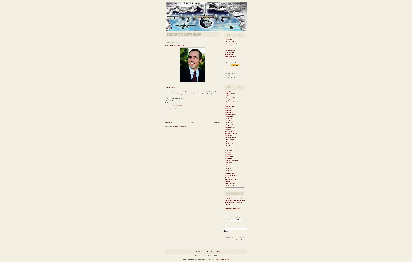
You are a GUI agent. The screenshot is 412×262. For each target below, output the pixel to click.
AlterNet (228, 91)
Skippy (228, 177)
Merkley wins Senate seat (175, 45)
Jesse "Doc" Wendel (231, 42)
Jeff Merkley (175, 108)
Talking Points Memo (232, 179)
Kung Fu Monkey (231, 137)
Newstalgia (229, 150)
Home (193, 122)
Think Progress (230, 183)
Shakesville (229, 171)
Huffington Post (230, 127)
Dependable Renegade (232, 102)
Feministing (229, 112)
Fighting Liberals (231, 114)
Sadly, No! (229, 169)
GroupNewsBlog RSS (235, 240)
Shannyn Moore (230, 173)
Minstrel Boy (229, 54)
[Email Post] (184, 105)
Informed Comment (231, 133)
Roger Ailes (229, 167)
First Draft (229, 119)
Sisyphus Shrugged (231, 175)
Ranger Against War (232, 160)
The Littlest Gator (231, 56)
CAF (227, 96)
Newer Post (168, 122)
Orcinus (228, 154)
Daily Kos (229, 100)
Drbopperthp (230, 48)
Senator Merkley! (170, 87)
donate (201, 251)
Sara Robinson (230, 46)
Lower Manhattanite (232, 44)
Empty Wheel (230, 106)
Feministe (228, 110)
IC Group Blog (230, 131)
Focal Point (229, 121)
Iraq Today (229, 135)
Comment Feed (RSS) (179, 126)
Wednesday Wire (230, 186)
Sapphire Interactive (221, 259)
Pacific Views (229, 156)
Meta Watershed (230, 146)
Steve (226, 200)
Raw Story (229, 163)
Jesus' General (230, 142)
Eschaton (228, 108)
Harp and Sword (231, 125)
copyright (210, 251)
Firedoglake (229, 116)
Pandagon (229, 158)
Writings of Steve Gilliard (233, 208)
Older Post (217, 122)
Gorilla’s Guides (230, 123)
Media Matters (230, 144)
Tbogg (228, 181)
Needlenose (229, 148)
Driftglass (229, 104)
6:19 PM (181, 105)
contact (219, 251)
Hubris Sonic (229, 40)
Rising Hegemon (230, 165)
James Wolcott (230, 140)
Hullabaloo (229, 129)
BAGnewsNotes (230, 94)
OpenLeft (228, 152)
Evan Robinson (230, 50)
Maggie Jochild (230, 52)
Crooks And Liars (231, 98)
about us (193, 251)
